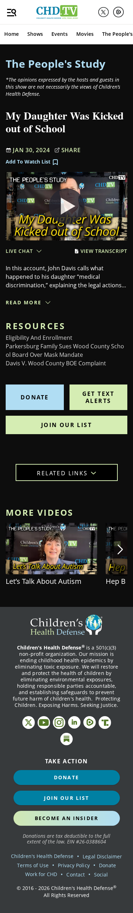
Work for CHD (41, 874)
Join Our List (66, 425)
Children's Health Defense (42, 856)
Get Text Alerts (98, 397)
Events (59, 34)
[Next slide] (120, 549)
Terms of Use (33, 865)
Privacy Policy (74, 865)
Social (101, 874)
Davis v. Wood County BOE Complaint (56, 363)
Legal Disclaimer (102, 856)
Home (11, 34)
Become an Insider (66, 818)
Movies (85, 34)
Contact (75, 874)
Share (71, 150)
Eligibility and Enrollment (39, 338)
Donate (35, 397)
